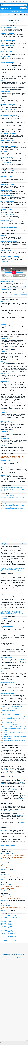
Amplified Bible (5, 91)
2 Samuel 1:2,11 (5, 475)
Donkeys (3, 489)
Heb (22, 22)
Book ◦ (20, 544)
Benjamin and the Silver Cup (8, 281)
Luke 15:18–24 (7, 824)
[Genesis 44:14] (26, 466)
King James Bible (6, 57)
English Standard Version (8, 40)
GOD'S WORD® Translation (8, 133)
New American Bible (7, 220)
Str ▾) (13, 25)
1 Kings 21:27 (5, 445)
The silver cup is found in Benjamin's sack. (13, 505)
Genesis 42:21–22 (8, 769)
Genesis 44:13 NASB (6, 926)
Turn (5, 490)
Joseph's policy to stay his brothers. (11, 504)
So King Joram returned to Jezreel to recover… (11, 612)
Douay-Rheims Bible (7, 209)
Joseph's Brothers (8, 626)
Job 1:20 (3, 316)
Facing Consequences (7, 682)
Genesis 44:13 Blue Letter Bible (9, 916)
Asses (5, 487)
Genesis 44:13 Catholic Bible (8, 936)
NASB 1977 (4, 80)
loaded (14, 288)
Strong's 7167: (5, 858)
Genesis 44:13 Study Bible (8, 930)
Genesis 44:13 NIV (6, 921)
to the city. (8, 289)
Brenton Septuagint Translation (10, 256)
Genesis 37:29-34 (6, 381)
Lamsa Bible (4, 235)
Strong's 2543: (5, 890)
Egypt (4, 642)
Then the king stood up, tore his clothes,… (10, 569)
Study (14, 22)
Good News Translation (7, 140)
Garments (8, 489)
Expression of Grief (6, 657)
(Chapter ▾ (7, 25)
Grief (13, 489)
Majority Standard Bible (7, 171)
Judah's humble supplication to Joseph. (13, 508)
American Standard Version (9, 115)
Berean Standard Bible (7, 45)
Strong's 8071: (5, 869)
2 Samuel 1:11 (5, 301)
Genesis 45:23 (5, 330)
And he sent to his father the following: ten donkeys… (12, 592)
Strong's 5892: (5, 910)
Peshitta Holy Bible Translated (9, 241)
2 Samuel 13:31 (5, 309)
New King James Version (8, 62)
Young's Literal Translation (8, 195)
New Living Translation (7, 33)
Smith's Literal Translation (8, 201)
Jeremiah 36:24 (5, 431)
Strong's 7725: (5, 900)
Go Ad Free (2, 1042)
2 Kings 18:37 (5, 421)
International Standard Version (9, 146)
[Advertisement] (15, 533)
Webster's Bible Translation (9, 162)
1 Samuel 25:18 (5, 338)
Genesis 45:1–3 (20, 815)
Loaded (16, 489)
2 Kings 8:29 (4, 362)
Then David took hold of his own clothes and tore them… (13, 568)
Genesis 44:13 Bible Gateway (9, 917)
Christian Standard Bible (8, 104)
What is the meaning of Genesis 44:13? (13, 706)
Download (24, 294)
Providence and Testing (7, 693)
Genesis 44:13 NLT (6, 923)
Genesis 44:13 (20, 659)
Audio (6, 22)
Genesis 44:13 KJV (6, 928)
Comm (18, 22)
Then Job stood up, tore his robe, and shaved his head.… (13, 570)
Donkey (22, 487)
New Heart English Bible (8, 157)
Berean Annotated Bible (8, 98)
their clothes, (8, 288)
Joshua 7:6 (4, 412)
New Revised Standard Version (9, 227)
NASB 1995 (4, 75)
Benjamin (5, 634)
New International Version (8, 27)
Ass (2, 487)
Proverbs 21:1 (8, 811)
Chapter (24, 544)
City (14, 487)
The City (5, 648)
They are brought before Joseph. (11, 507)
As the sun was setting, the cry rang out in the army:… (12, 613)
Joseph (5, 618)
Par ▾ (11, 25)
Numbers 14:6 (5, 438)
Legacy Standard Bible (7, 86)
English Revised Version (8, 128)
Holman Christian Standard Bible (10, 109)
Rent (23, 489)
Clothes (17, 487)
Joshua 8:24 (4, 351)
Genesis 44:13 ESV (6, 924)
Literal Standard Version (8, 184)
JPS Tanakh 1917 (6, 250)
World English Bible (6, 176)
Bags (8, 487)
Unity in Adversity (6, 671)
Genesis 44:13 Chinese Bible (8, 933)
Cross (10, 22)
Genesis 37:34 (5, 552)
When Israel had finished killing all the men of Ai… (11, 611)
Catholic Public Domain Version (10, 215)
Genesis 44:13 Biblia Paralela (9, 932)
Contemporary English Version (9, 121)
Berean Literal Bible (6, 51)
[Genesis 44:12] (1, 466)
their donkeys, (19, 288)
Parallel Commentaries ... (8, 845)
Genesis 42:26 (5, 324)
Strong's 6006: (5, 879)
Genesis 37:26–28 (11, 789)
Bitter (11, 487)
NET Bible (4, 151)
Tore (2, 490)
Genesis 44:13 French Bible (8, 935)
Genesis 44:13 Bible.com (7, 919)
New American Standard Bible (9, 68)
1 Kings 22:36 (5, 373)
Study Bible (5, 544)
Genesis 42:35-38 (6, 393)
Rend (20, 489)
